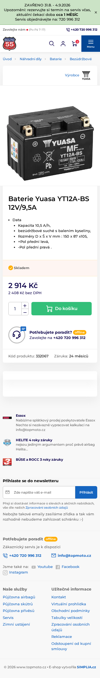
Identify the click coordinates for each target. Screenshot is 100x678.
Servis (8, 617)
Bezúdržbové (81, 59)
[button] (52, 43)
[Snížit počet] (25, 312)
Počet (15, 308)
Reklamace (61, 636)
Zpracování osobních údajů (47, 507)
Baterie (56, 59)
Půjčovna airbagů (19, 597)
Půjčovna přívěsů (18, 610)
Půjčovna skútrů (18, 604)
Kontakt (58, 597)
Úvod (7, 59)
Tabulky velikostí (66, 617)
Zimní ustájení (16, 624)
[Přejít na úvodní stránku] (9, 44)
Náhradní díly (31, 59)
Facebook (70, 566)
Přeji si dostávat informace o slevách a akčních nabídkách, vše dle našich (48, 505)
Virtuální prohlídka (68, 604)
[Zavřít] (96, 12)
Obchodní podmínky (70, 610)
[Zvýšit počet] (25, 305)
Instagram (18, 572)
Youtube (45, 566)
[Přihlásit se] (63, 43)
